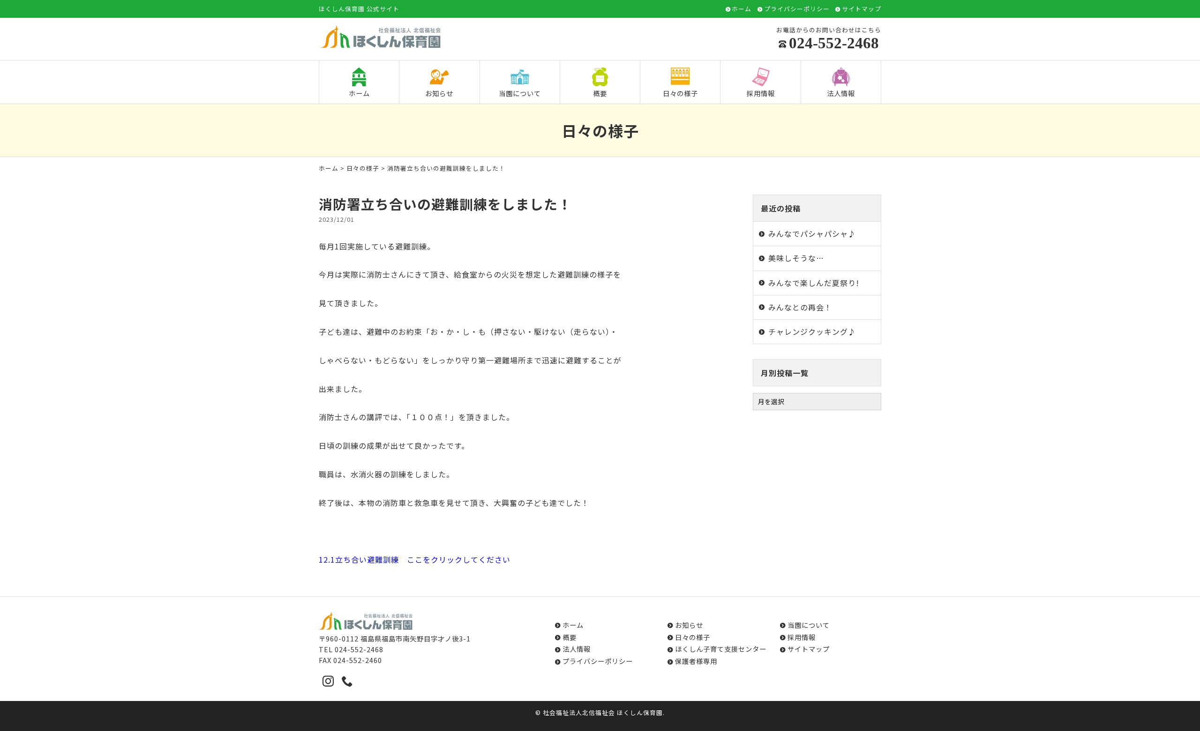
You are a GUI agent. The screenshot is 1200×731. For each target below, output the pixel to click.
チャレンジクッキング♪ (812, 331)
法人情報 (841, 93)
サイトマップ (861, 9)
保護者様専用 (696, 661)
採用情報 (761, 93)
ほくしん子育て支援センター (720, 649)
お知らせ (439, 93)
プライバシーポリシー (797, 9)
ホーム (741, 9)
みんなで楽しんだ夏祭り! (813, 282)
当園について (520, 93)
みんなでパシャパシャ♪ (812, 233)
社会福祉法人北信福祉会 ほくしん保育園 (603, 712)
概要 (600, 93)
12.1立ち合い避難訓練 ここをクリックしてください (414, 559)
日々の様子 (680, 93)
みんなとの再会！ (800, 307)
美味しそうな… (796, 258)
